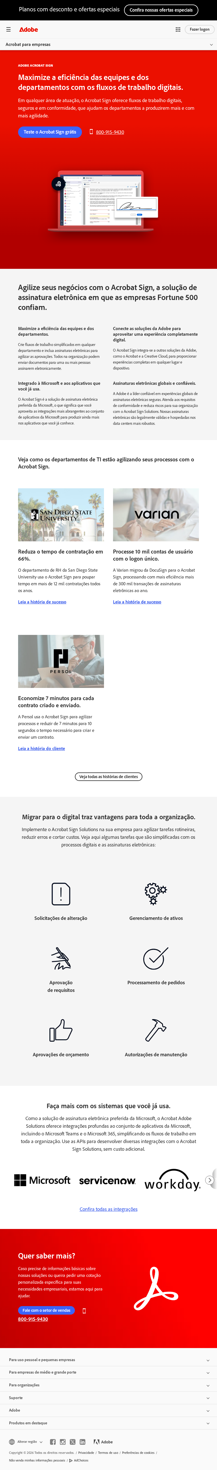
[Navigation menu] (8, 29)
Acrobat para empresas (28, 44)
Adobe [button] (14, 1410)
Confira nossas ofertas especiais (161, 10)
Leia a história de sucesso (42, 602)
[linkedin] (82, 1442)
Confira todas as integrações (109, 1209)
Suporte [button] (16, 1397)
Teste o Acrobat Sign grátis (50, 132)
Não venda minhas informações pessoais (37, 1460)
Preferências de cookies (138, 1453)
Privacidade (86, 1453)
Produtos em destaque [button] (28, 1423)
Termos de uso (108, 1453)
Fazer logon (200, 29)
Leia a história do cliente (41, 748)
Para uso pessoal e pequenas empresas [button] (42, 1359)
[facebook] (53, 1442)
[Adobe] (28, 29)
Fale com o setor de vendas (46, 1310)
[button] (178, 29)
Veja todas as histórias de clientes (108, 776)
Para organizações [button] (24, 1385)
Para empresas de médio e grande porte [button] (42, 1372)
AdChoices (81, 1460)
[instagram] (63, 1442)
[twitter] (72, 1442)
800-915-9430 (110, 132)
